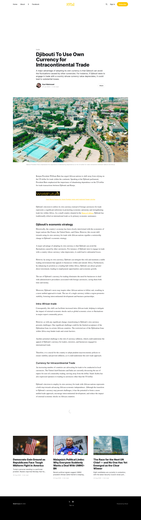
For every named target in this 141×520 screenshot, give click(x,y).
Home (15, 4)
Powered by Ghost (122, 504)
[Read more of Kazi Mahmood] (38, 85)
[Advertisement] (70, 22)
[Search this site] (106, 4)
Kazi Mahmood (48, 84)
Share (101, 85)
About (22, 4)
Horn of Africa (87, 213)
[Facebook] (73, 501)
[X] (69, 501)
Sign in (112, 4)
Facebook (35, 4)
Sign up (71, 505)
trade (38, 49)
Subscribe (122, 4)
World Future (17, 504)
